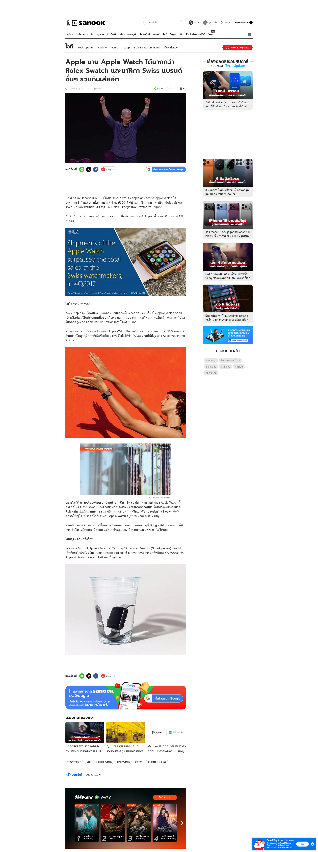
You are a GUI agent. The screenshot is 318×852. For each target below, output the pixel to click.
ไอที (165, 34)
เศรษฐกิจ (132, 34)
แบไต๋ (163, 761)
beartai (152, 761)
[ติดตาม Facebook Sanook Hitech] (228, 335)
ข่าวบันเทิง (111, 34)
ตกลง (302, 844)
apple (89, 761)
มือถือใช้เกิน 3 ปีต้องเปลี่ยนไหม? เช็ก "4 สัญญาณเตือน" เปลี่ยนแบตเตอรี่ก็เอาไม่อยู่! (227, 278)
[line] (81, 169)
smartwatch (123, 761)
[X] (88, 169)
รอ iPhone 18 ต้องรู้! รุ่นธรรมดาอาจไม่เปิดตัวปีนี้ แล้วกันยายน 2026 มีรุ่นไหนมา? (227, 236)
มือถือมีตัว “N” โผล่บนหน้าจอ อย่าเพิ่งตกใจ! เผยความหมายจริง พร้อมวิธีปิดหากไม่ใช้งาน (226, 320)
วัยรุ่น (173, 34)
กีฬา (122, 34)
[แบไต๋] (74, 775)
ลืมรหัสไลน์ (211, 372)
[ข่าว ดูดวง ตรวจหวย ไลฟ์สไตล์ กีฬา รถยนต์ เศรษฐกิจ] (85, 23)
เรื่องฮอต (83, 34)
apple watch (105, 761)
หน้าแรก (71, 34)
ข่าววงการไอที (74, 761)
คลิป (181, 34)
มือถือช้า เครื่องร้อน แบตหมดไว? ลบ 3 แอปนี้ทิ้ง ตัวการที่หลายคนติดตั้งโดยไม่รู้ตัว (227, 106)
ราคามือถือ (211, 366)
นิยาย (210, 34)
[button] (146, 23)
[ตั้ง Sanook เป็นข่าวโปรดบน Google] (125, 695)
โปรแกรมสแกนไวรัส (230, 360)
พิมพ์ (98, 88)
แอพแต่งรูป (211, 360)
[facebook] (95, 169)
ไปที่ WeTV (164, 797)
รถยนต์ (156, 34)
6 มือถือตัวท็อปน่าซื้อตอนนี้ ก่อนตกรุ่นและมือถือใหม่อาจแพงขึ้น (227, 192)
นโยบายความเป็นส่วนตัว (275, 847)
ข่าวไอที (138, 761)
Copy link (110, 169)
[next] (182, 823)
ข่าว (92, 34)
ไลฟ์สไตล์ (145, 34)
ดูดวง (100, 34)
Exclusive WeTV (195, 34)
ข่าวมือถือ (225, 366)
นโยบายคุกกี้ (290, 847)
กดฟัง (161, 88)
